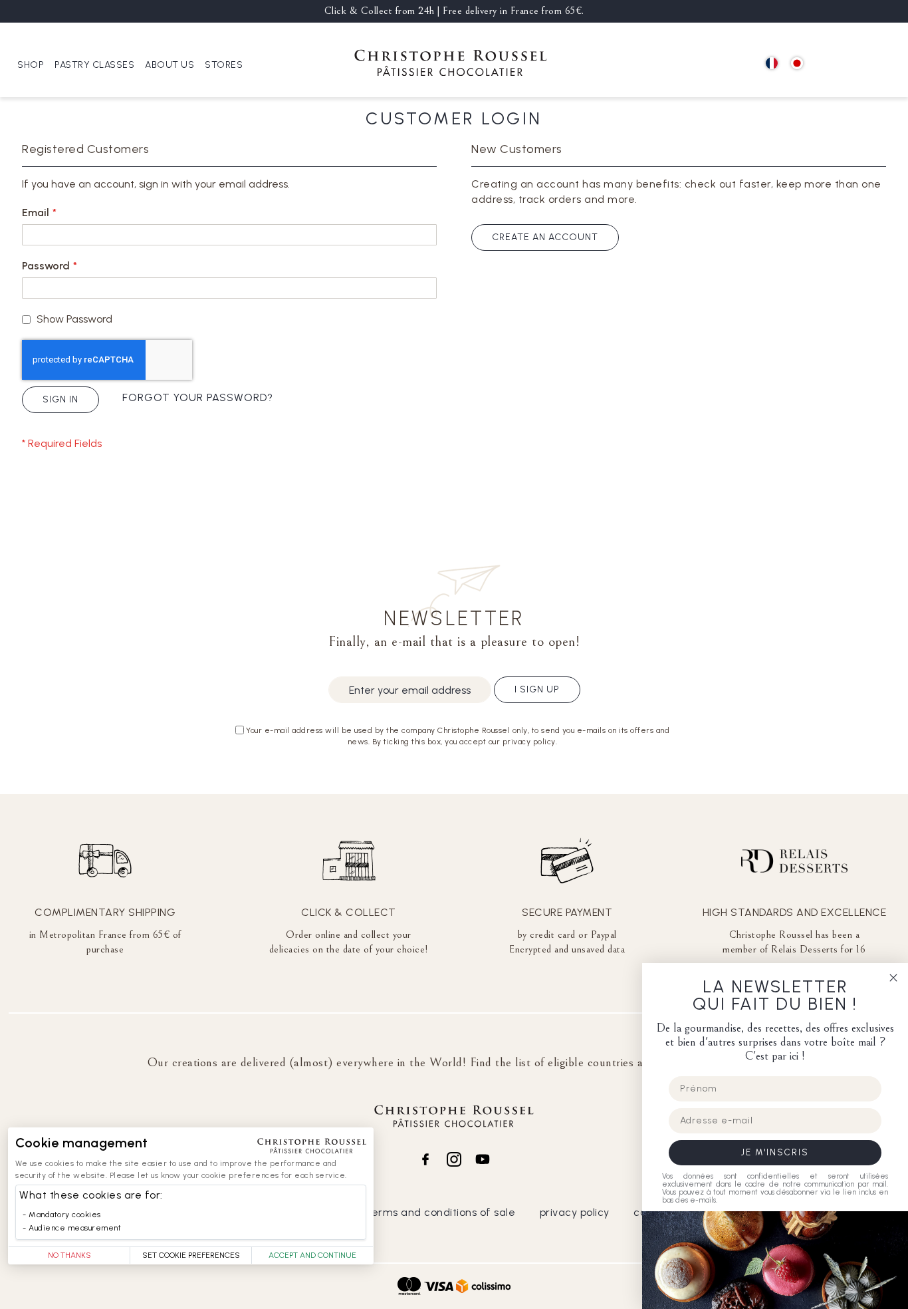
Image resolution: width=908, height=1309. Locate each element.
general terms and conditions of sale (419, 1212)
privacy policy (575, 1212)
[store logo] (450, 64)
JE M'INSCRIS (775, 1152)
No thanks (69, 1255)
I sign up (537, 689)
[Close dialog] (893, 978)
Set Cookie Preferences (191, 1255)
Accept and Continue (312, 1255)
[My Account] (855, 64)
